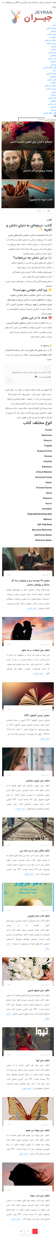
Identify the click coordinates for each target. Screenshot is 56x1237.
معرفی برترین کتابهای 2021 (37, 715)
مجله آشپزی (51, 28)
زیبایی (53, 46)
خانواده (53, 37)
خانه (54, 25)
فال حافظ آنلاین (49, 67)
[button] (28, 116)
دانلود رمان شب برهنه (40, 1195)
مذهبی (53, 61)
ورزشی (53, 64)
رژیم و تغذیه (51, 43)
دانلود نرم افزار (50, 40)
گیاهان (53, 55)
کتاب (8, 574)
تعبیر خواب (51, 34)
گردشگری (52, 52)
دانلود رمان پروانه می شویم (38, 1130)
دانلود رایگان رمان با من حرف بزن (35, 850)
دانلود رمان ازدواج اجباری (39, 990)
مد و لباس (52, 58)
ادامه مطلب (32, 608)
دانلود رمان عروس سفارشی (38, 780)
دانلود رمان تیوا (43, 1060)
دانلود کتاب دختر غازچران (39, 916)
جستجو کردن (50, 119)
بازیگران (53, 31)
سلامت (53, 49)
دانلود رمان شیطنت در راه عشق (36, 650)
